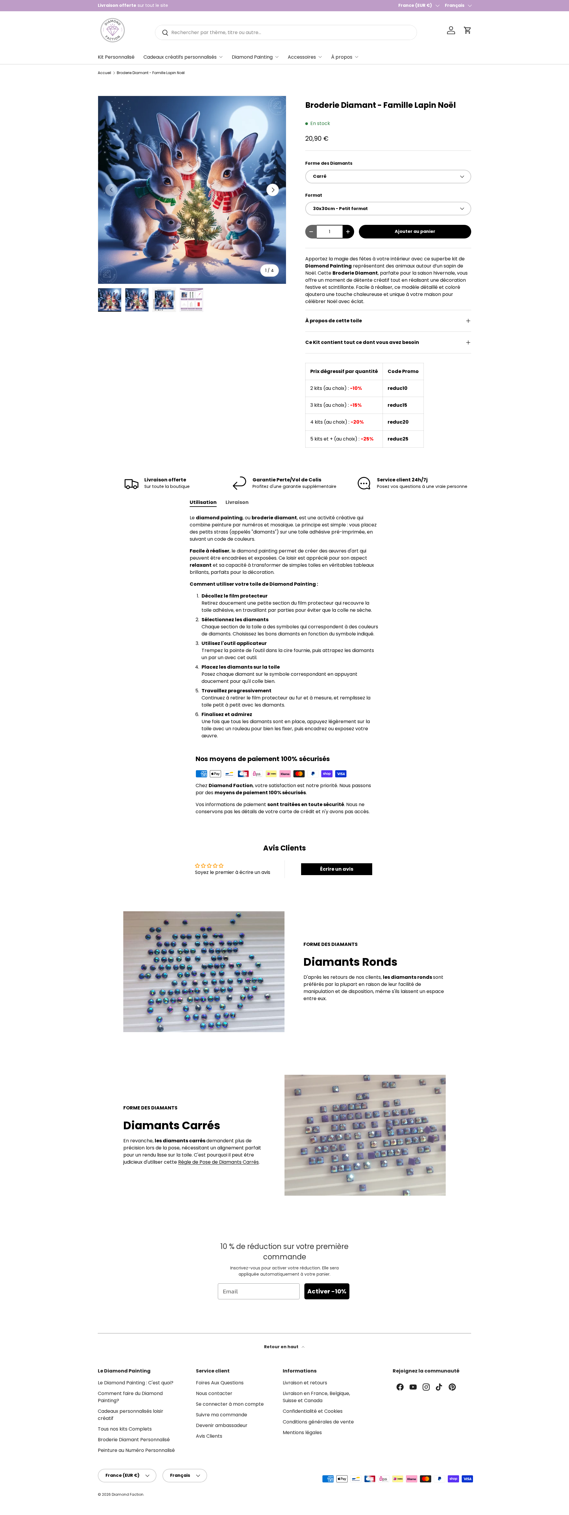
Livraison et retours (305, 1382)
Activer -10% (326, 1291)
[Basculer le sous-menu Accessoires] (320, 56)
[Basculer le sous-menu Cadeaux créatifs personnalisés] (220, 56)
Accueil (104, 73)
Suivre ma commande (221, 1414)
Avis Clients (209, 1436)
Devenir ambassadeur (221, 1425)
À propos (341, 57)
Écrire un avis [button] (336, 869)
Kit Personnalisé (116, 57)
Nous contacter (214, 1393)
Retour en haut (281, 1347)
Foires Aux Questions (220, 1382)
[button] (467, 30)
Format (313, 195)
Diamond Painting (252, 57)
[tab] (203, 502)
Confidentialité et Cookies (313, 1411)
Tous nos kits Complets (125, 1429)
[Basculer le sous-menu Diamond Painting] (276, 56)
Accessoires (302, 57)
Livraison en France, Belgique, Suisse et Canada (316, 1397)
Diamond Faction (127, 1494)
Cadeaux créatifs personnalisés (180, 57)
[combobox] (285, 32)
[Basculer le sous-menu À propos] (356, 56)
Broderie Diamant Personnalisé (134, 1439)
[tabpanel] (284, 626)
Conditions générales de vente (318, 1421)
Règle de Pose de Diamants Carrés (218, 1162)
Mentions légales (302, 1432)
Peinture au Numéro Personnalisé (136, 1450)
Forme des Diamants (328, 163)
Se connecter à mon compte (230, 1404)
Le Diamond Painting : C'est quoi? (135, 1382)
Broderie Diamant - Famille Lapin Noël (151, 73)
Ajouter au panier (415, 231)
